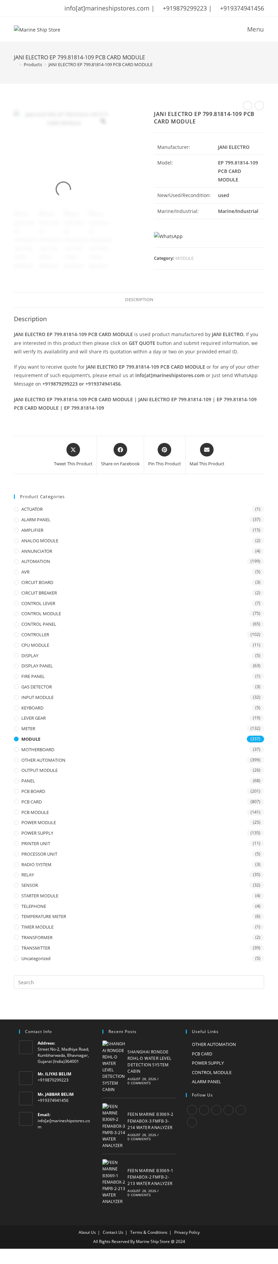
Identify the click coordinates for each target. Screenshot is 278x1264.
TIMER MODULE (37, 927)
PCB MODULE (35, 812)
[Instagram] (216, 1110)
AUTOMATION (35, 561)
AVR (25, 572)
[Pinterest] (241, 1110)
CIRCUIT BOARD (37, 582)
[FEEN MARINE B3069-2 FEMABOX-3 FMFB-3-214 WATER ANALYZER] (113, 1126)
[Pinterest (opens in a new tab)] (33, 8)
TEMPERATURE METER (43, 916)
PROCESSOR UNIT (39, 854)
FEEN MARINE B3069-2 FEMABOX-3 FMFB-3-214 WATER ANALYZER (150, 1120)
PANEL (28, 781)
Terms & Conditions (148, 1232)
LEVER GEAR (33, 718)
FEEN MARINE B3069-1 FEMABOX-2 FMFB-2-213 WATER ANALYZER (150, 1177)
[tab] (139, 300)
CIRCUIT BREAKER (39, 593)
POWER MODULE (38, 822)
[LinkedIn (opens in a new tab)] (51, 8)
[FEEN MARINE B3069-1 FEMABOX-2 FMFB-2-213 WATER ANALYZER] (113, 1182)
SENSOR (29, 885)
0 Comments (139, 1083)
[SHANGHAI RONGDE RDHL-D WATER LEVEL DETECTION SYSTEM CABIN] (113, 1067)
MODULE (184, 258)
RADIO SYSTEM (36, 864)
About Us (87, 1232)
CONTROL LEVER (38, 603)
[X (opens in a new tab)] (17, 8)
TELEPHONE (33, 906)
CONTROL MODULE (41, 613)
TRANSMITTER (35, 948)
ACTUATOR (32, 509)
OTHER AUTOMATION (43, 760)
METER (28, 728)
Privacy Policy (187, 1232)
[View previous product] (247, 105)
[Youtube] (192, 1122)
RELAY (27, 875)
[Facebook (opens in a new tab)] (25, 8)
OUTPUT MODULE (39, 770)
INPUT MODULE (37, 697)
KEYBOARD (32, 708)
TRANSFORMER (37, 937)
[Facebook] (204, 1110)
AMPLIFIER (32, 530)
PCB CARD (31, 802)
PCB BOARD (33, 791)
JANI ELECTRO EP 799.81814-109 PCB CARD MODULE (100, 64)
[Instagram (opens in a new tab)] (42, 8)
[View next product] (259, 105)
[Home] (15, 64)
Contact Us (113, 1232)
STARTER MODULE (39, 896)
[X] (192, 1110)
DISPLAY (29, 656)
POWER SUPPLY (37, 833)
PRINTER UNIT (35, 843)
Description (139, 300)
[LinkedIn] (228, 1110)
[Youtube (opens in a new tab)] (60, 8)
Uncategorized (36, 958)
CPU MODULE (35, 645)
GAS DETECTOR (36, 687)
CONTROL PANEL (38, 624)
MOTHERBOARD (37, 749)
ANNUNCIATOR (36, 551)
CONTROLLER (35, 634)
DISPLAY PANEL (37, 666)
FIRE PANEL (33, 676)
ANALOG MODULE (39, 541)
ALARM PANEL (36, 520)
